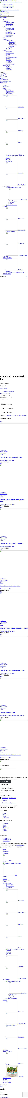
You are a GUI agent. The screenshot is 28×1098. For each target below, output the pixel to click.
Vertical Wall (9, 93)
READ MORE (5, 781)
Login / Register (7, 1082)
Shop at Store (6, 65)
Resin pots (24, 415)
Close (1, 454)
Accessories (6, 19)
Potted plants (9, 35)
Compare (5, 1080)
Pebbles (5, 830)
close (1, 1086)
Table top (11, 46)
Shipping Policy (7, 839)
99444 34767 (12, 798)
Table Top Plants (10, 64)
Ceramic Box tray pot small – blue (11, 457)
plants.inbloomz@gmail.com (14, 2)
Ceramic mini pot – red (7, 712)
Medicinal (8, 60)
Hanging (8, 58)
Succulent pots (12, 44)
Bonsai (8, 54)
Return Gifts (9, 36)
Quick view (3, 450)
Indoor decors (9, 25)
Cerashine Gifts (10, 28)
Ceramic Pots (9, 40)
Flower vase (9, 32)
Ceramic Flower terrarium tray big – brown (14, 628)
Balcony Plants (10, 53)
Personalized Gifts (10, 33)
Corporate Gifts (10, 29)
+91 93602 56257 (12, 0)
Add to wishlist (3, 388)
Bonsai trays (12, 42)
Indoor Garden (9, 91)
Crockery (8, 31)
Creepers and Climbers (11, 57)
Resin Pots (8, 49)
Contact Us (6, 817)
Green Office (9, 24)
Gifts (4, 26)
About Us (5, 814)
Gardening (5, 21)
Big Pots (8, 68)
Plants (4, 50)
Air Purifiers (9, 51)
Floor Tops (12, 43)
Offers (4, 37)
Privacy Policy (6, 838)
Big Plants (8, 67)
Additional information (8, 391)
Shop (4, 816)
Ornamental (9, 61)
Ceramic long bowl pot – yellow (10, 586)
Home (4, 813)
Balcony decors (10, 22)
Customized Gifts (10, 231)
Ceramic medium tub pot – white (10, 755)
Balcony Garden (10, 92)
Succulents (9, 62)
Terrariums (9, 69)
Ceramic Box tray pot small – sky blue (12, 670)
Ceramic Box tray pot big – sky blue (11, 543)
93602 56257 (5, 798)
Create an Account (4, 1097)
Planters (5, 39)
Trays (10, 47)
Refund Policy (6, 841)
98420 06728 (4, 800)
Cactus (8, 55)
